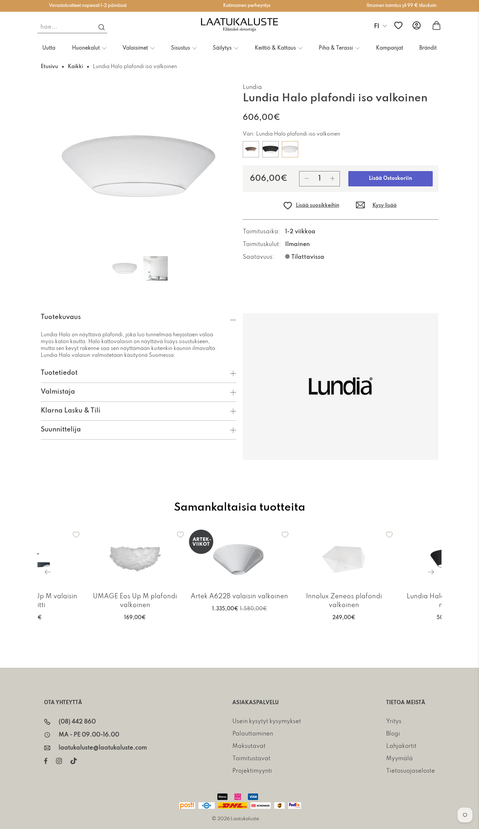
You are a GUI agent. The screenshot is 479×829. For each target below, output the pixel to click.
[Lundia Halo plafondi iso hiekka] (251, 149)
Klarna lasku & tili (70, 411)
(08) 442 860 (77, 722)
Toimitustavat (251, 759)
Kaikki (75, 66)
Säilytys (222, 48)
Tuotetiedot (59, 373)
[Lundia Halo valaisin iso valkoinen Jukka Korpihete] (138, 166)
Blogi (393, 734)
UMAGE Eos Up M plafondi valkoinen (135, 601)
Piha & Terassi (336, 48)
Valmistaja (58, 392)
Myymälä (399, 759)
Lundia (252, 87)
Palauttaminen (252, 734)
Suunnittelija (61, 430)
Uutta (48, 48)
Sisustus (180, 48)
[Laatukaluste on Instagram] (63, 761)
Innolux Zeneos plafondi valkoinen (344, 601)
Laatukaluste (245, 819)
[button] (311, 206)
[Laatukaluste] (239, 26)
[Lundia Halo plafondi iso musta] (270, 149)
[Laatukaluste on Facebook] (50, 761)
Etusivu (49, 66)
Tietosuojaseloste (410, 771)
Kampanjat (389, 48)
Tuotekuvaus (61, 317)
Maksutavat (249, 746)
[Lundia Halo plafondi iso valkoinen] (290, 149)
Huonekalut (86, 48)
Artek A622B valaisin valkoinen (239, 596)
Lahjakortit (401, 746)
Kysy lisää (384, 205)
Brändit (428, 48)
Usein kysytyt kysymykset (266, 721)
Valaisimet (135, 48)
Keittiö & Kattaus (275, 48)
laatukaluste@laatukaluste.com (103, 748)
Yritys (393, 721)
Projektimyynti (252, 771)
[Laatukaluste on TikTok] (77, 761)
